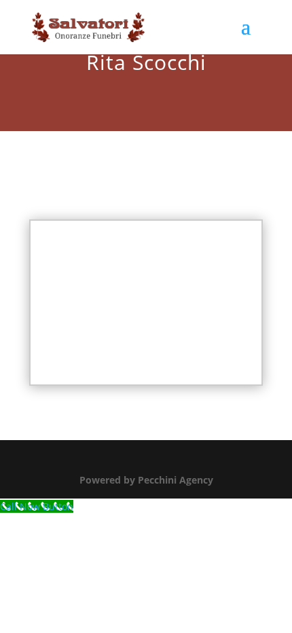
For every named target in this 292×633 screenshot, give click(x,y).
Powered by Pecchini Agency (146, 479)
